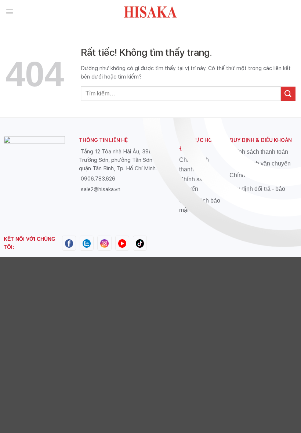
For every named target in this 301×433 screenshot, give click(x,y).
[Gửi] (288, 94)
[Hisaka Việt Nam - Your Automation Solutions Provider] (150, 12)
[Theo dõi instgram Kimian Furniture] (104, 243)
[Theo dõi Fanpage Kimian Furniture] (69, 243)
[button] (10, 11)
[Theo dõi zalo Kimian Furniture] (87, 243)
